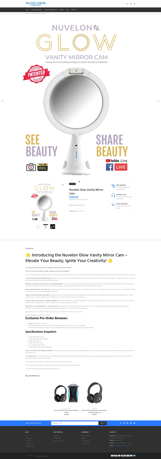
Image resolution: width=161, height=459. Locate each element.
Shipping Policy (30, 446)
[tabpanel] (80, 100)
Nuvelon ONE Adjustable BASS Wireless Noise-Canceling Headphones (94, 411)
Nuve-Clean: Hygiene (59, 441)
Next (158, 101)
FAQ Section (63, 356)
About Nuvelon (85, 436)
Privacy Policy (85, 441)
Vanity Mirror (81, 211)
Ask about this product (78, 205)
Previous (2, 101)
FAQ (27, 436)
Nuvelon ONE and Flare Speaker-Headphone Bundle (66, 411)
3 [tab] (81, 181)
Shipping (71, 200)
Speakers (56, 436)
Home (27, 13)
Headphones (57, 438)
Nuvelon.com (66, 408)
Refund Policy (29, 444)
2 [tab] (80, 181)
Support (83, 438)
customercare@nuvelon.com (122, 446)
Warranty (28, 441)
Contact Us (29, 438)
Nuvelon (94, 408)
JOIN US (102, 423)
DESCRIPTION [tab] (29, 249)
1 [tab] (79, 181)
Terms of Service (86, 444)
